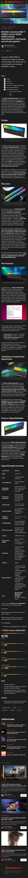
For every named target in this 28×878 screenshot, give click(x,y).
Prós (10, 93)
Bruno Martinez (8, 826)
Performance (10, 83)
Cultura (8, 722)
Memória (14, 707)
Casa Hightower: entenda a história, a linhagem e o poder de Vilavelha (16, 725)
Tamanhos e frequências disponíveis (15, 85)
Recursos (9, 81)
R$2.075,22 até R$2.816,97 (10, 447)
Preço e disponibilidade (12, 87)
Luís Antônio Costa (14, 626)
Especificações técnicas (12, 89)
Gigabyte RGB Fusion (12, 255)
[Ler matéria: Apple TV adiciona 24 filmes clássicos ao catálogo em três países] (3, 746)
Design (8, 79)
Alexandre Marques (9, 45)
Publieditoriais (4, 27)
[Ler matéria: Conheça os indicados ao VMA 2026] (3, 753)
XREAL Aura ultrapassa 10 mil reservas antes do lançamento (13, 851)
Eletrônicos (9, 27)
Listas (11, 722)
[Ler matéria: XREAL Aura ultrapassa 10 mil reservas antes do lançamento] (14, 838)
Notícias (13, 730)
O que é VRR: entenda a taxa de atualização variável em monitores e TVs (13, 785)
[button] (2, 1)
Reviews (13, 27)
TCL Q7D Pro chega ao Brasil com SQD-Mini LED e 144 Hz (17, 740)
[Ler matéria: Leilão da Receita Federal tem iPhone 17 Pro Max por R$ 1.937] (3, 731)
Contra (10, 94)
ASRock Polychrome (10, 257)
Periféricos (12, 710)
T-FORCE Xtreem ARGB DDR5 (15, 91)
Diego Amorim (7, 794)
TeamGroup (4, 401)
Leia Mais (23, 795)
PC (19, 707)
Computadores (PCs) (6, 707)
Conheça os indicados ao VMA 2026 (16, 754)
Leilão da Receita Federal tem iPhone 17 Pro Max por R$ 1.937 (16, 733)
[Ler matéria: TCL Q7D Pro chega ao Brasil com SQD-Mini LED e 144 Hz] (3, 739)
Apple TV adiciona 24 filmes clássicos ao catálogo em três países (16, 747)
